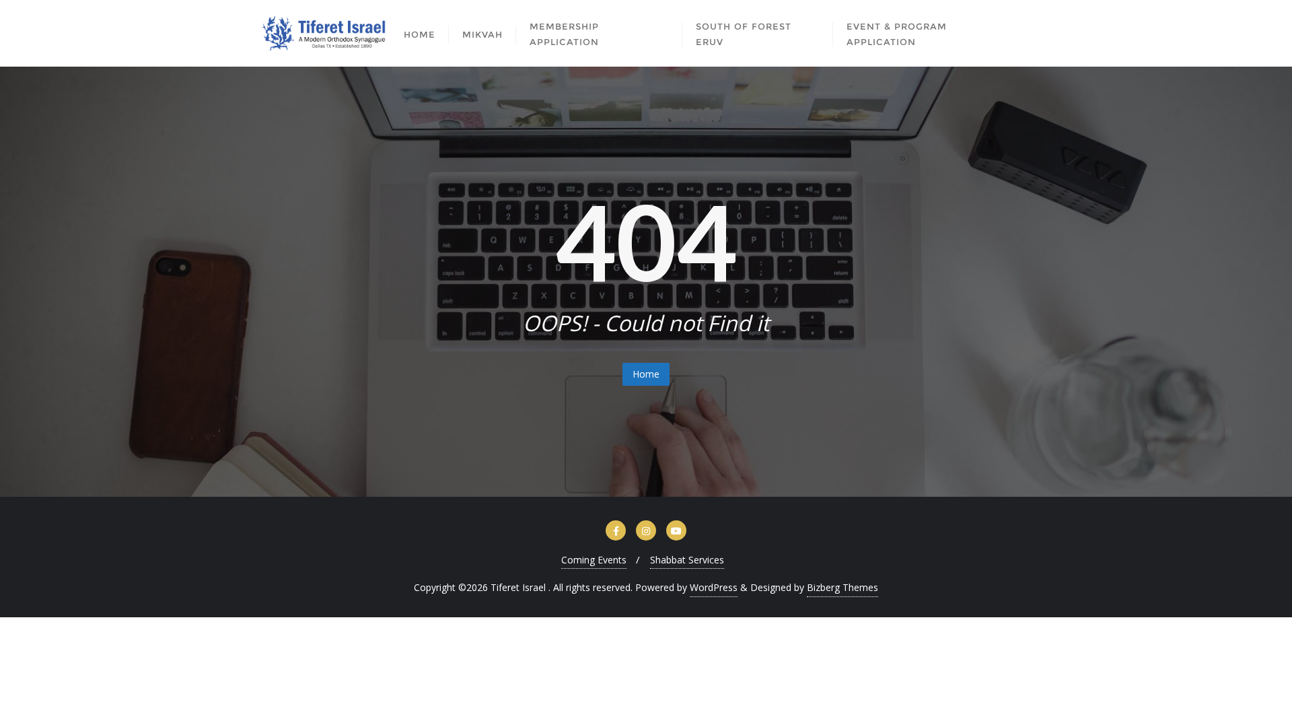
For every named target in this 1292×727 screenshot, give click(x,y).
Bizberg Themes (842, 587)
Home (646, 374)
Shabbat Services (687, 559)
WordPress (714, 587)
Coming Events (593, 559)
